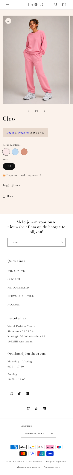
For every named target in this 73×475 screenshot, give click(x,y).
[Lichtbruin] (24, 151)
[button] (7, 4)
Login (10, 132)
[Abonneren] (61, 242)
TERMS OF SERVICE (20, 296)
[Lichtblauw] (15, 151)
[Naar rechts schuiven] (45, 111)
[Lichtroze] (6, 151)
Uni (9, 166)
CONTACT (13, 279)
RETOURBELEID (18, 287)
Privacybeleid (35, 461)
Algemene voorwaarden (28, 467)
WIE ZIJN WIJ (16, 270)
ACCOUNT (14, 304)
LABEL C (20, 461)
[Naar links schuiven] (28, 111)
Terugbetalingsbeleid (56, 461)
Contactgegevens (52, 467)
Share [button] (10, 196)
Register (23, 132)
